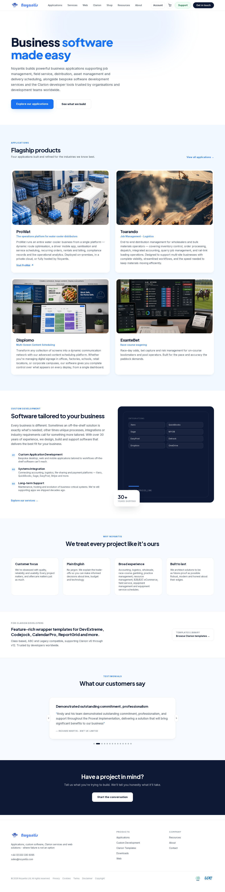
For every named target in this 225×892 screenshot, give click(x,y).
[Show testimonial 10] (120, 743)
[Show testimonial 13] (128, 743)
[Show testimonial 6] (110, 743)
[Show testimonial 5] (107, 743)
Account (158, 5)
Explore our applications (32, 104)
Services (72, 5)
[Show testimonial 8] (115, 743)
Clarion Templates (126, 848)
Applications (55, 5)
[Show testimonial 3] (102, 743)
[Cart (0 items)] (170, 5)
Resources (124, 5)
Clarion (97, 5)
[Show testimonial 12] (125, 743)
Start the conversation (112, 797)
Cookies (66, 878)
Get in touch (203, 5)
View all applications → (200, 157)
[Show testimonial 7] (112, 743)
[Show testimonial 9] (117, 743)
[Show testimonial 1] (94, 743)
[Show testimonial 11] (123, 743)
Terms (76, 878)
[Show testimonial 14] (131, 743)
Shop (109, 5)
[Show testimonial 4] (104, 743)
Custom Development (128, 842)
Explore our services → (24, 500)
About (138, 5)
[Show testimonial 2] (98, 743)
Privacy (56, 878)
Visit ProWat (24, 265)
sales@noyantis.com (22, 859)
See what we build (74, 104)
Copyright (100, 878)
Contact (173, 848)
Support (183, 5)
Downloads (122, 853)
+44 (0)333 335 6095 (22, 854)
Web (85, 5)
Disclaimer (87, 878)
